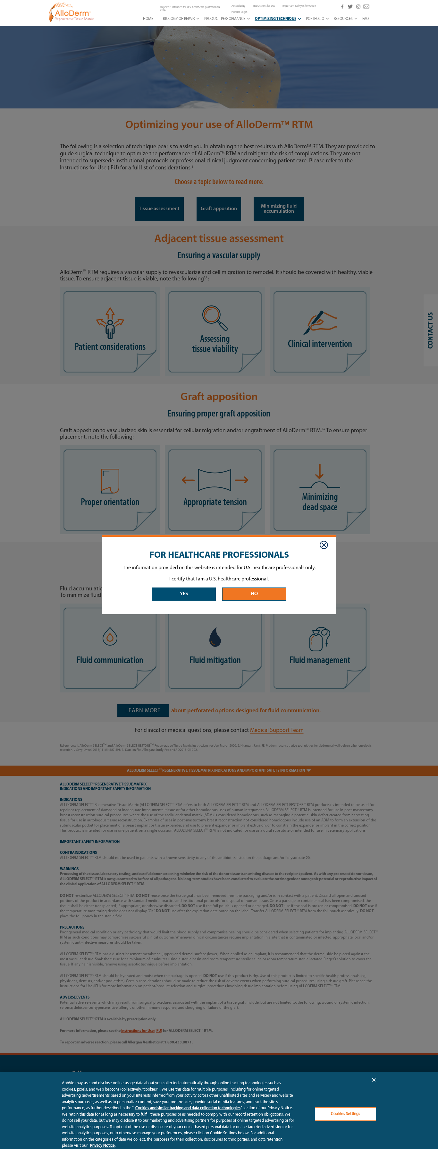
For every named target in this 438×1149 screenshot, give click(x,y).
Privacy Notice (102, 1146)
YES (184, 593)
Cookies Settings (345, 1114)
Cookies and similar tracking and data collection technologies (187, 1108)
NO (254, 593)
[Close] (324, 545)
